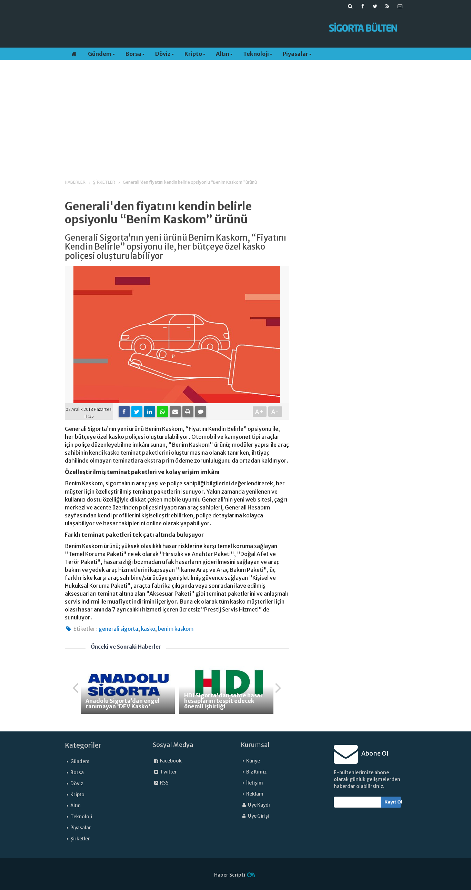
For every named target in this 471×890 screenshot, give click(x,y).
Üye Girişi (258, 816)
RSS (164, 783)
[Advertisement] (191, 27)
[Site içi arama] (350, 6)
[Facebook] (124, 411)
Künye (253, 761)
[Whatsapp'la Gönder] (162, 411)
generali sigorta (118, 629)
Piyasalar (295, 53)
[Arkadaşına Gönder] (175, 411)
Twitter (168, 772)
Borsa (133, 53)
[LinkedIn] (149, 411)
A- (275, 411)
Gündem (100, 53)
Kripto (193, 53)
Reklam (254, 794)
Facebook (170, 761)
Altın (222, 53)
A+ (259, 411)
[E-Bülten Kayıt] (400, 6)
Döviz (163, 53)
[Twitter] (136, 411)
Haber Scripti (229, 875)
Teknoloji (256, 53)
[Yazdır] (187, 411)
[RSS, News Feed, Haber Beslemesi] (387, 6)
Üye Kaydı (258, 805)
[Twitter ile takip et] (375, 6)
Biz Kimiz (256, 772)
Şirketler (80, 839)
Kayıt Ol (392, 802)
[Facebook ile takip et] (363, 6)
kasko (148, 629)
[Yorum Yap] (200, 411)
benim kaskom (175, 629)
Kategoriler (83, 745)
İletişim (254, 783)
